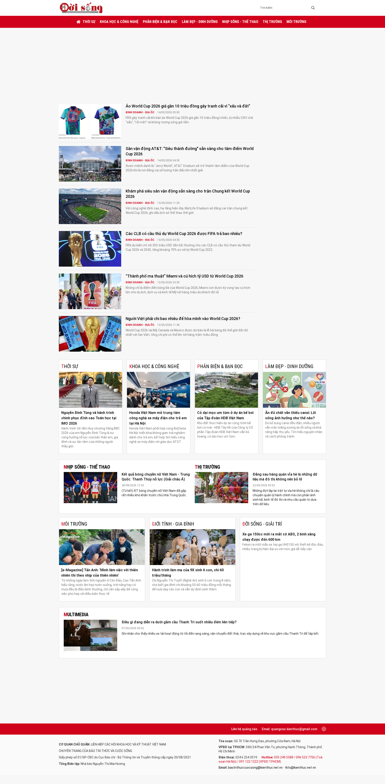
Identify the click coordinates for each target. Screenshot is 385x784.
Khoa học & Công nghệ (119, 22)
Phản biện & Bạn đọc (160, 22)
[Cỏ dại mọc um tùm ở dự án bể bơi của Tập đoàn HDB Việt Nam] (226, 390)
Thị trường (272, 22)
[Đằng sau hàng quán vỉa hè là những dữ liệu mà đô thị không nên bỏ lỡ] (221, 487)
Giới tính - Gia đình (173, 524)
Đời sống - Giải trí (262, 524)
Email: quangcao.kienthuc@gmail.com (289, 729)
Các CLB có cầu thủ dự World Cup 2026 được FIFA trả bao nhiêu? (184, 233)
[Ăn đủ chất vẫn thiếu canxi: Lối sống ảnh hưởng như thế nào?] (294, 390)
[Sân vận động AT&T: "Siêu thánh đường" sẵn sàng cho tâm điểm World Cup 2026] (90, 164)
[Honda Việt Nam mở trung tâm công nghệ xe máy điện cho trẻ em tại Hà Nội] (158, 390)
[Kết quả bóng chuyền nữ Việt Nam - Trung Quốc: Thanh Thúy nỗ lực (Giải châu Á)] (90, 487)
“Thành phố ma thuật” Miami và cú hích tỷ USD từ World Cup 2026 (184, 276)
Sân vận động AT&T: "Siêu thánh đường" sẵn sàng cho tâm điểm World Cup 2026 (190, 151)
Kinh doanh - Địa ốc (140, 112)
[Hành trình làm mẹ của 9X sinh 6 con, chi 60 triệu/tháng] (193, 547)
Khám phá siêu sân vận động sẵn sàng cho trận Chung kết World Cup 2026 (188, 194)
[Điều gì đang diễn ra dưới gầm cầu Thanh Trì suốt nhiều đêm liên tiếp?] (90, 635)
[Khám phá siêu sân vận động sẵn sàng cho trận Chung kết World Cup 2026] (90, 206)
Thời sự (89, 22)
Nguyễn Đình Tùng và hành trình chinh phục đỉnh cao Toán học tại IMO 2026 (88, 418)
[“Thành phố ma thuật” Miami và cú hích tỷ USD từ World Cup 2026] (90, 291)
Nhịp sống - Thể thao (240, 22)
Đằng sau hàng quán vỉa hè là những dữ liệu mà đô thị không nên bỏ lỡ (285, 476)
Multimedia (76, 614)
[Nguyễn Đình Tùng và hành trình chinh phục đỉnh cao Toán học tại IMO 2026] (90, 390)
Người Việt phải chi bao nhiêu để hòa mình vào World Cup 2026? (183, 318)
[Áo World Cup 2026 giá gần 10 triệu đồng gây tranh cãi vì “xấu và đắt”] (90, 121)
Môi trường (296, 22)
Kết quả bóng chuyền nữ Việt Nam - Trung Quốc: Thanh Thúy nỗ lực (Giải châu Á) (156, 476)
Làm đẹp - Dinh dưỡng (200, 22)
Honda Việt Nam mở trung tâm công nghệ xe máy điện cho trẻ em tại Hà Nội (158, 418)
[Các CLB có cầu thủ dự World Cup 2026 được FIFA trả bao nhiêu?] (90, 249)
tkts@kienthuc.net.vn (300, 767)
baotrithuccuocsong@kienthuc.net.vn (255, 767)
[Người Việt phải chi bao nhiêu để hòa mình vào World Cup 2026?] (90, 334)
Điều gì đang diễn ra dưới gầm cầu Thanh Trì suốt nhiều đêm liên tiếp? (179, 622)
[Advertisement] (192, 61)
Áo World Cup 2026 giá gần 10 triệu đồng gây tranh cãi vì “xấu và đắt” (188, 106)
